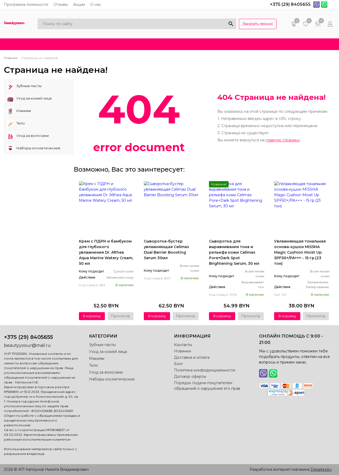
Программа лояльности (26, 4)
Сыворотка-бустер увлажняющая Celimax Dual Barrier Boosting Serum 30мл (166, 249)
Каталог (25, 44)
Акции (79, 4)
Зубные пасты (29, 86)
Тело (20, 123)
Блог (171, 44)
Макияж (23, 111)
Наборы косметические (38, 148)
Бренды (198, 44)
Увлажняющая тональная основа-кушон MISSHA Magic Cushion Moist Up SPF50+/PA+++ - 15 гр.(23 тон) (300, 252)
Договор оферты (190, 376)
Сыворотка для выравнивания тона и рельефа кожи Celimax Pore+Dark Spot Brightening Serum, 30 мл (234, 252)
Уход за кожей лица (34, 98)
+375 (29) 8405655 (28, 337)
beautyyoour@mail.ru (27, 345)
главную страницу (283, 140)
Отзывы (60, 4)
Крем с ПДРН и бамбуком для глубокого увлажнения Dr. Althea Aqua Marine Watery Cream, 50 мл (106, 252)
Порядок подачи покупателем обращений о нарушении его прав (207, 385)
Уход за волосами (32, 135)
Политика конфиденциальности (204, 370)
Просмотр (120, 316)
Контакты (183, 344)
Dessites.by (321, 469)
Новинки (90, 44)
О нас (95, 4)
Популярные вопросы (269, 44)
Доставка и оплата (132, 44)
